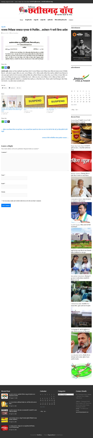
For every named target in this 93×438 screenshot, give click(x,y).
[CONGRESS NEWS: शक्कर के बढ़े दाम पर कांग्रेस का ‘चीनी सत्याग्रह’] (81, 212)
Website (3, 192)
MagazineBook (51, 435)
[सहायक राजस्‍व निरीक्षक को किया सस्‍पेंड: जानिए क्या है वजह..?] (34, 101)
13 (80, 97)
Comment (4, 152)
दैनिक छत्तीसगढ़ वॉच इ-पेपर (61, 20)
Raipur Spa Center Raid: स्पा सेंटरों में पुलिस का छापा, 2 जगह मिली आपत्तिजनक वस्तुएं (80, 148)
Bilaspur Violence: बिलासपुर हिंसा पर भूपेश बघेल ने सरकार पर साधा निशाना (34, 1)
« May (72, 109)
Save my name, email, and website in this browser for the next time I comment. (22, 201)
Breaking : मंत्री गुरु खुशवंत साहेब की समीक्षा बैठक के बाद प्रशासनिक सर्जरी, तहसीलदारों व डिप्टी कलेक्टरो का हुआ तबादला (11, 110)
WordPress (39, 435)
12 (77, 97)
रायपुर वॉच (36, 20)
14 (83, 97)
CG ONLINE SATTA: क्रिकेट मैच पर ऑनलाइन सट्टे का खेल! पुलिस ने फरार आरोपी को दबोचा (80, 357)
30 (89, 101)
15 (86, 97)
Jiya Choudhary (14, 33)
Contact (71, 20)
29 (86, 101)
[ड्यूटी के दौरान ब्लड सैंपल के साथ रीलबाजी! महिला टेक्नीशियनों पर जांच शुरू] (81, 263)
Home (21, 20)
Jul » (77, 109)
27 (80, 101)
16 (89, 97)
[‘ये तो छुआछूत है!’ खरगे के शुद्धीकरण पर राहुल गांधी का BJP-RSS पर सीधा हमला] (81, 342)
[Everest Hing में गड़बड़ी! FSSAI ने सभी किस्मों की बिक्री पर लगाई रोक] (81, 133)
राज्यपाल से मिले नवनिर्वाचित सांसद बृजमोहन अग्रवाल (55, 137)
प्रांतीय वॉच (50, 20)
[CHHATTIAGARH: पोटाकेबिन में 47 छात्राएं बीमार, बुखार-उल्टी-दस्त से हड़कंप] (81, 317)
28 (83, 101)
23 (89, 99)
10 (71, 97)
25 (74, 101)
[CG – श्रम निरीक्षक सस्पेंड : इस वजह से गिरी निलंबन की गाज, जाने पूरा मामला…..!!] (57, 101)
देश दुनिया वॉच (28, 20)
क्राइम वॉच (42, 20)
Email (3, 183)
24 (71, 101)
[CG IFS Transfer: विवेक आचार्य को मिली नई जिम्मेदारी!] (81, 238)
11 (74, 97)
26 (77, 101)
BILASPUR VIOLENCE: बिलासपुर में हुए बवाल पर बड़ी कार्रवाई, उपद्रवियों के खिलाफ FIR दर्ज (80, 278)
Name (3, 175)
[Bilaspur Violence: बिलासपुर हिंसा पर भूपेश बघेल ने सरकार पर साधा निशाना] (81, 187)
